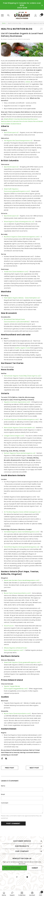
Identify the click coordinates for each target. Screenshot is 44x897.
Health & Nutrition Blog (14, 23)
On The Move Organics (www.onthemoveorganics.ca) (22, 512)
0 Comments (25, 39)
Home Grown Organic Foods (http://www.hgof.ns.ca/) (22, 376)
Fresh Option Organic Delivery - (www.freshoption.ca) (22, 298)
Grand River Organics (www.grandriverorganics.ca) (21, 547)
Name (3, 786)
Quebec (7, 124)
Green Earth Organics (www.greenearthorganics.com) (22, 662)
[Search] (8, 15)
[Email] (6, 758)
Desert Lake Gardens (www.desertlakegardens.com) (21, 580)
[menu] (2, 15)
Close (42, 5)
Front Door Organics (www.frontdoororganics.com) (21, 419)
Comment (4, 803)
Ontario (30, 121)
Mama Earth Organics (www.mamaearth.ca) (19, 427)
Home (3, 23)
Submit (35, 868)
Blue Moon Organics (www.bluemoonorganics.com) (21, 237)
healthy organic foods (22, 348)
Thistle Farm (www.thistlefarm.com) (16, 272)
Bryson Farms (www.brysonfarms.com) (17, 593)
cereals (27, 82)
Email (3, 794)
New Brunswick (32, 119)
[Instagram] (27, 877)
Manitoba (24, 119)
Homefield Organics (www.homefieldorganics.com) (21, 532)
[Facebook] (2, 758)
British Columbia (14, 119)
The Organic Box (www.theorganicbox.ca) (18, 140)
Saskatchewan (16, 124)
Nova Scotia (23, 121)
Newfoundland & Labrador (10, 121)
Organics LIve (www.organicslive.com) (17, 402)
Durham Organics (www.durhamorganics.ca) (19, 453)
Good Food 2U (9, 626)
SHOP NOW (22, 8)
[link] (12, 894)
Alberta (6, 119)
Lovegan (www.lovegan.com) (14, 436)
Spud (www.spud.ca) (11, 132)
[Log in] (35, 15)
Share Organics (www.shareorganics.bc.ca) (19, 221)
